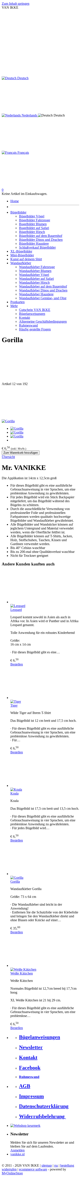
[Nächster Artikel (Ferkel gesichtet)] (40, 402)
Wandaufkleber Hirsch (34, 282)
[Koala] (44, 771)
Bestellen (16, 664)
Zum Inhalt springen (15, 3)
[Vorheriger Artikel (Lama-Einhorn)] (40, 365)
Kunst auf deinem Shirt (26, 259)
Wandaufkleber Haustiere (36, 294)
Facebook (29, 1067)
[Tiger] (44, 683)
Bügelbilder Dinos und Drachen (41, 239)
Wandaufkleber (20, 263)
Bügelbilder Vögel (31, 216)
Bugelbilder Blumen (33, 224)
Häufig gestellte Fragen (35, 329)
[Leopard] (44, 587)
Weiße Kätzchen (21, 973)
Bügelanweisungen (32, 314)
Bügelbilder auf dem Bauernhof (40, 236)
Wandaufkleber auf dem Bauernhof (43, 286)
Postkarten (17, 302)
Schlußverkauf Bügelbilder (37, 247)
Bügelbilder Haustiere (34, 243)
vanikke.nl (17, 1154)
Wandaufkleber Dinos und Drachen (43, 290)
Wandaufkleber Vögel (34, 275)
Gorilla (15, 881)
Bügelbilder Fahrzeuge (34, 220)
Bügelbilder (18, 212)
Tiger (13, 705)
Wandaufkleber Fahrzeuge (37, 267)
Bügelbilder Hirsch (32, 232)
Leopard (16, 610)
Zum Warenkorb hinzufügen (20, 452)
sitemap (46, 1165)
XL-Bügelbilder (21, 251)
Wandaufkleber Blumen (35, 271)
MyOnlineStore (12, 1173)
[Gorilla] (8, 421)
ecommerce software (33, 1169)
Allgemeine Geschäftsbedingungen (43, 321)
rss (56, 1165)
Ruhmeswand (28, 325)
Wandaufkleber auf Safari (36, 278)
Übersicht (8, 457)
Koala (14, 793)
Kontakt (24, 317)
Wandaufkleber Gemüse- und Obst (42, 298)
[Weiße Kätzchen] (44, 951)
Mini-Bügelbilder (22, 255)
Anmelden (17, 1150)
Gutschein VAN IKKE (34, 310)
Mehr (14, 306)
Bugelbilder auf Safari (34, 228)
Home (14, 201)
